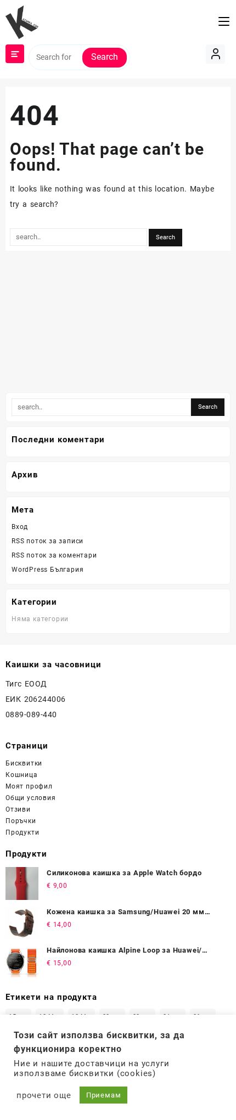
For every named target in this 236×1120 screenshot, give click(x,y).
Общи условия (30, 798)
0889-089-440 (31, 714)
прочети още (43, 1095)
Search (104, 57)
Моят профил (29, 786)
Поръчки (20, 821)
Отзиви (18, 809)
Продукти (22, 832)
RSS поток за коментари (54, 555)
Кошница (21, 775)
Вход (20, 527)
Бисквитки (23, 763)
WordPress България (47, 569)
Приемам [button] (103, 1095)
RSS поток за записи (47, 541)
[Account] (215, 54)
